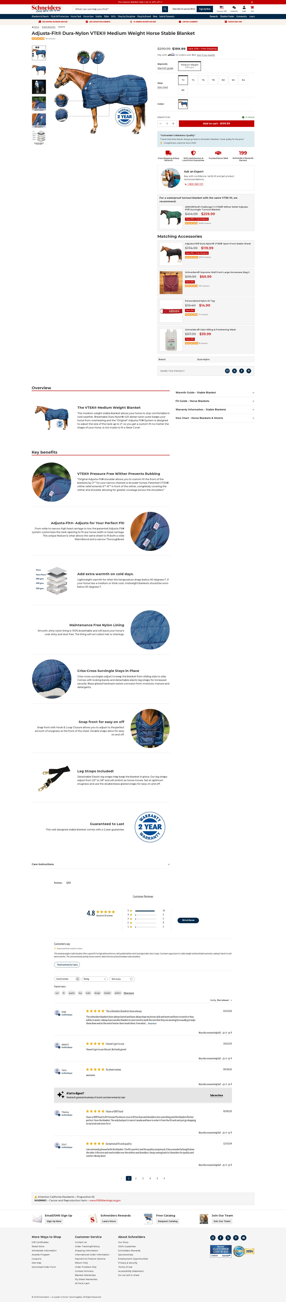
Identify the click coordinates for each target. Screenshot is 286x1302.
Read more (152, 1023)
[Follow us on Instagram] (213, 1238)
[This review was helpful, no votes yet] (224, 1032)
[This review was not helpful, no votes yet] (229, 1032)
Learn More (109, 1221)
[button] (167, 156)
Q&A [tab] (68, 882)
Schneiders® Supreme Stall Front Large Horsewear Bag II (217, 272)
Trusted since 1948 (235, 22)
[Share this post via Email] (227, 371)
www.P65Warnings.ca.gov (105, 1200)
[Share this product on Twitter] (234, 371)
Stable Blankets (48, 27)
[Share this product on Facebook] (241, 371)
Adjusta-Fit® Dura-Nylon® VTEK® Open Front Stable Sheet (218, 243)
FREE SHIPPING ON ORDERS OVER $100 (54, 22)
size (57, 993)
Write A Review (188, 920)
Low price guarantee (190, 22)
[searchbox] (64, 979)
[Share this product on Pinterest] (248, 371)
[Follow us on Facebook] (220, 1238)
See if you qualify (206, 55)
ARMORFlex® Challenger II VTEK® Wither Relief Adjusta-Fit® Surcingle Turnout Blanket (216, 208)
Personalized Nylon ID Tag (200, 301)
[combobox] (95, 979)
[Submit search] (165, 9)
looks (88, 993)
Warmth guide (165, 68)
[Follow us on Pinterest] (236, 1238)
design (97, 993)
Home (36, 27)
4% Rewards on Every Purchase (144, 22)
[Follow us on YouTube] (243, 1238)
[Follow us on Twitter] (228, 1238)
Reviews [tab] (58, 882)
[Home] (33, 27)
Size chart (162, 87)
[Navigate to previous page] (121, 1178)
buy (80, 993)
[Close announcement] (252, 2)
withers (118, 993)
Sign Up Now (204, 9)
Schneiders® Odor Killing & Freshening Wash (210, 329)
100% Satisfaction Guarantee (99, 22)
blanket (107, 993)
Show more (129, 993)
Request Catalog (168, 1221)
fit (64, 993)
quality (72, 993)
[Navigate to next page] (164, 1178)
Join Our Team (222, 1221)
